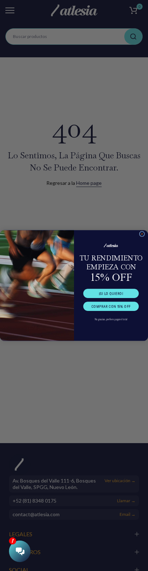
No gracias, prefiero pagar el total (111, 319)
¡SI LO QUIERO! (111, 293)
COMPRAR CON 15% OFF (111, 306)
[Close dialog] (142, 234)
